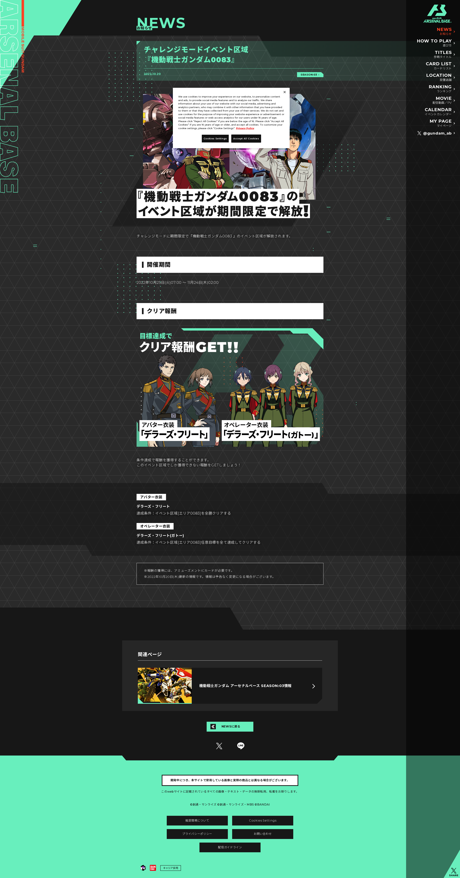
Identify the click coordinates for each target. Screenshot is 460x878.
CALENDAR (438, 111)
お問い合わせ (263, 834)
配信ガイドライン (230, 847)
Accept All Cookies (246, 138)
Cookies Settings (262, 820)
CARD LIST (439, 66)
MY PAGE (441, 123)
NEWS (444, 31)
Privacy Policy (245, 128)
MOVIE (442, 100)
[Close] (285, 92)
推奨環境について (197, 820)
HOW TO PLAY (434, 43)
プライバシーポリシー (197, 834)
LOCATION (439, 77)
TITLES (443, 54)
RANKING (440, 89)
